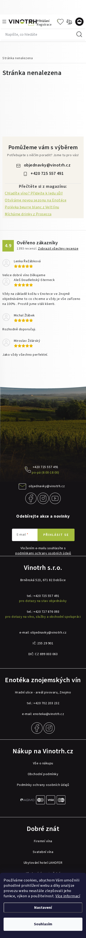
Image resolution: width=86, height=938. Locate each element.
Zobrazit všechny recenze (58, 248)
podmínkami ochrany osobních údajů (43, 553)
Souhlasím (43, 924)
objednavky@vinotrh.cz (47, 165)
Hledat (79, 34)
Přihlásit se (56, 534)
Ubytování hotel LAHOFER (43, 862)
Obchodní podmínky (43, 774)
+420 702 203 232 (46, 703)
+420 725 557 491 (47, 174)
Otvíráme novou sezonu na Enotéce (35, 200)
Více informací (67, 896)
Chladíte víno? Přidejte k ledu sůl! (34, 193)
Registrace (44, 24)
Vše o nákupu (43, 763)
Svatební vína (43, 852)
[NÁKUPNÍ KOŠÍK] (80, 21)
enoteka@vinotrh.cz (48, 714)
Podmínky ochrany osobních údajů (43, 785)
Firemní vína (43, 841)
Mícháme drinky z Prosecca (28, 214)
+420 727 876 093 (46, 611)
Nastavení (43, 907)
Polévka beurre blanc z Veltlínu (32, 207)
